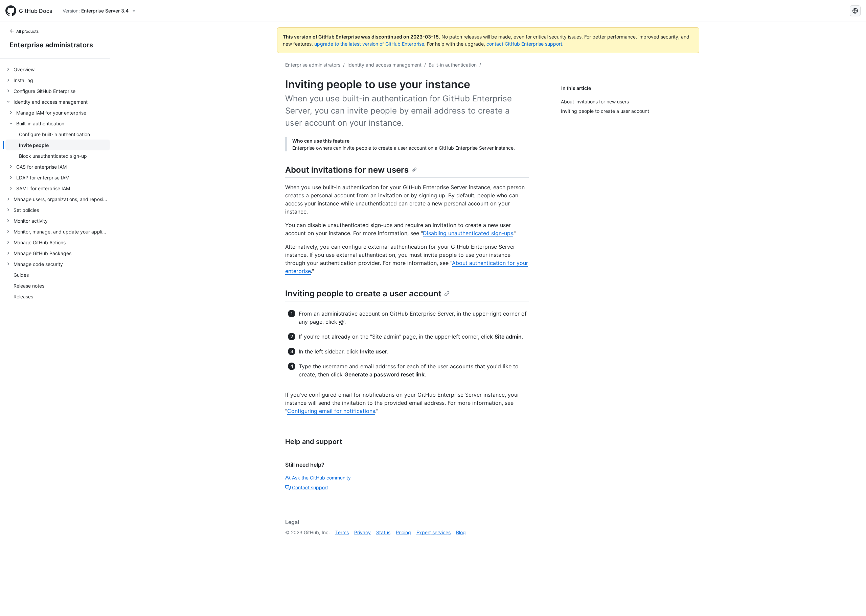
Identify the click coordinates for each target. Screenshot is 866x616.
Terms (342, 532)
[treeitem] (57, 69)
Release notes (29, 286)
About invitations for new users (347, 170)
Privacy (362, 532)
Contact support (310, 487)
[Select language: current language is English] (855, 10)
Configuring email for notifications (331, 411)
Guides (21, 275)
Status (383, 532)
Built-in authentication (453, 65)
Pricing (403, 532)
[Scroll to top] (851, 601)
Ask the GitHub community (321, 478)
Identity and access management (384, 65)
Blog (461, 532)
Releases (23, 296)
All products (27, 31)
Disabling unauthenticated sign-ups (468, 233)
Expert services (433, 532)
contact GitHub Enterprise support (524, 44)
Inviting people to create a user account (363, 293)
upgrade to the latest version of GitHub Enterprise (369, 44)
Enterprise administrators (51, 45)
